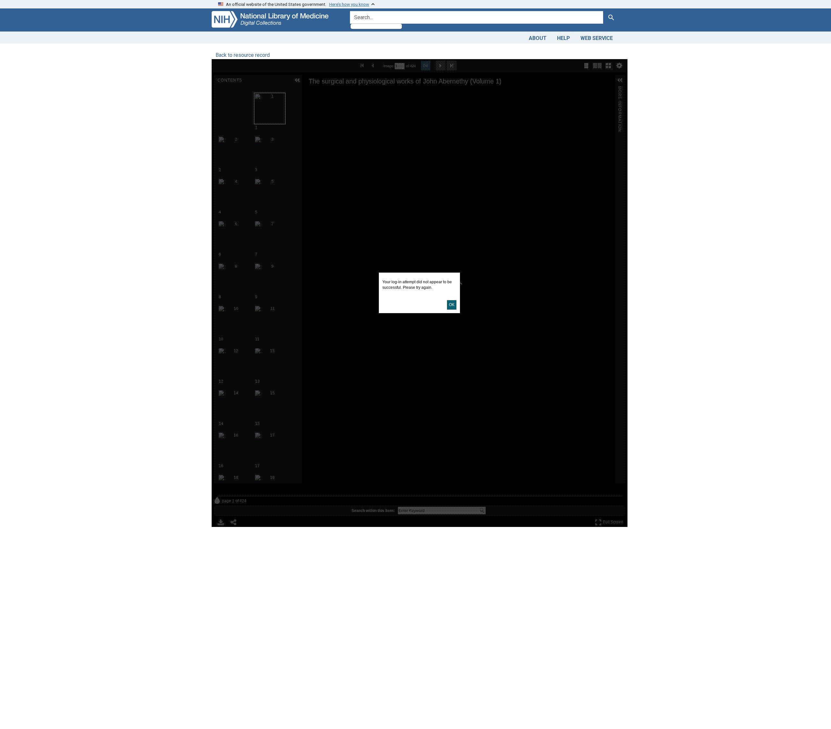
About (538, 38)
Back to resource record (243, 55)
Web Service (596, 38)
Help (563, 38)
